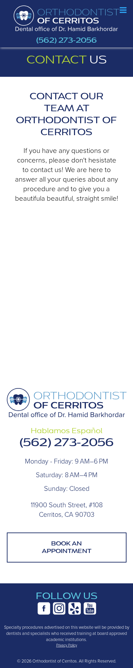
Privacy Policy (66, 645)
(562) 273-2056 (66, 40)
